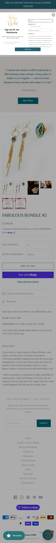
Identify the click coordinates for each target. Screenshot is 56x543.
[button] (53, 15)
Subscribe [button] (28, 49)
